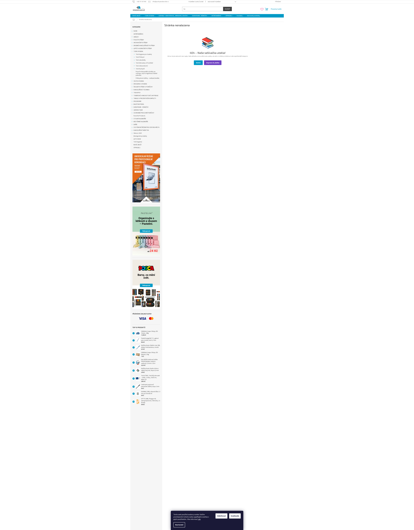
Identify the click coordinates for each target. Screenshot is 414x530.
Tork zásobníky (141, 60)
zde (199, 519)
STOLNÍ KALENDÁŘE (140, 119)
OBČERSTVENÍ (138, 110)
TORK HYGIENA (138, 51)
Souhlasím (235, 516)
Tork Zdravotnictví (142, 66)
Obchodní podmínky (214, 2)
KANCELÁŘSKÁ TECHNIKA (141, 90)
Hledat (227, 9)
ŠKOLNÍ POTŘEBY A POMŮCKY (143, 87)
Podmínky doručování (196, 2)
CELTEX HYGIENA (139, 81)
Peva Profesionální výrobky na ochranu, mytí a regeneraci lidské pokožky (146, 73)
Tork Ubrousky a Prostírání (144, 63)
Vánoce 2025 (138, 133)
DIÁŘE (135, 124)
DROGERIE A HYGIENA (140, 84)
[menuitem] (136, 16)
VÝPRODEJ (137, 148)
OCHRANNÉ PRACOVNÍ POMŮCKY (144, 113)
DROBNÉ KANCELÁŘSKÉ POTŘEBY (144, 46)
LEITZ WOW (137, 139)
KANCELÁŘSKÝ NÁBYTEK (141, 130)
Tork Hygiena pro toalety (144, 54)
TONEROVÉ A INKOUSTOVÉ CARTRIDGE (146, 96)
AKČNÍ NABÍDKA (138, 34)
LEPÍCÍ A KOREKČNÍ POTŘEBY (143, 48)
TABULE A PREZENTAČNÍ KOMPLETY (145, 98)
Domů (198, 63)
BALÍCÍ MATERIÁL (139, 104)
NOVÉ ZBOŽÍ (137, 145)
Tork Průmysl (140, 57)
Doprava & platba (212, 63)
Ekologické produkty (140, 136)
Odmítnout (221, 516)
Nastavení (179, 525)
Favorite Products (139, 116)
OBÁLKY (136, 37)
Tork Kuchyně (140, 69)
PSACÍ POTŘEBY (139, 40)
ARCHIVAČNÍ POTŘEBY (141, 43)
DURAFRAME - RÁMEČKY (141, 107)
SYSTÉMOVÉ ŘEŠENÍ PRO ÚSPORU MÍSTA (146, 127)
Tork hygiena (138, 142)
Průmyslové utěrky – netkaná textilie (147, 78)
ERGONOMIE (137, 101)
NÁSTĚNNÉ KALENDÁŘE (141, 122)
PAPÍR (135, 31)
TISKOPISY (137, 93)
